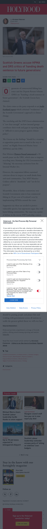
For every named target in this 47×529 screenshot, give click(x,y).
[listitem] (23, 260)
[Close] (43, 221)
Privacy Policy (36, 308)
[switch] (38, 265)
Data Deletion (11, 308)
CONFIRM (14, 300)
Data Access (23, 308)
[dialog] (23, 264)
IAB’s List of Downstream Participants (26, 253)
